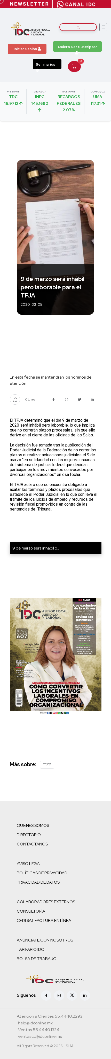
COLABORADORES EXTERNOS (46, 902)
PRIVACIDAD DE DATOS (38, 882)
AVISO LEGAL (29, 863)
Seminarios (45, 64)
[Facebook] (46, 995)
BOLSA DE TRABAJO (37, 958)
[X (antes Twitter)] (72, 995)
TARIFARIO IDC (30, 949)
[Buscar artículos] (78, 27)
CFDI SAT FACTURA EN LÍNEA (44, 920)
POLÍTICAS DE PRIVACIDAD (42, 873)
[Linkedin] (85, 995)
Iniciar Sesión (26, 48)
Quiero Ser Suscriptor (77, 46)
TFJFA (47, 764)
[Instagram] (59, 995)
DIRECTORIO (29, 834)
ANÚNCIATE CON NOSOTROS (45, 940)
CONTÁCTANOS (32, 844)
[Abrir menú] (103, 27)
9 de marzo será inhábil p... (36, 548)
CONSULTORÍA (31, 911)
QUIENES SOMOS (33, 825)
